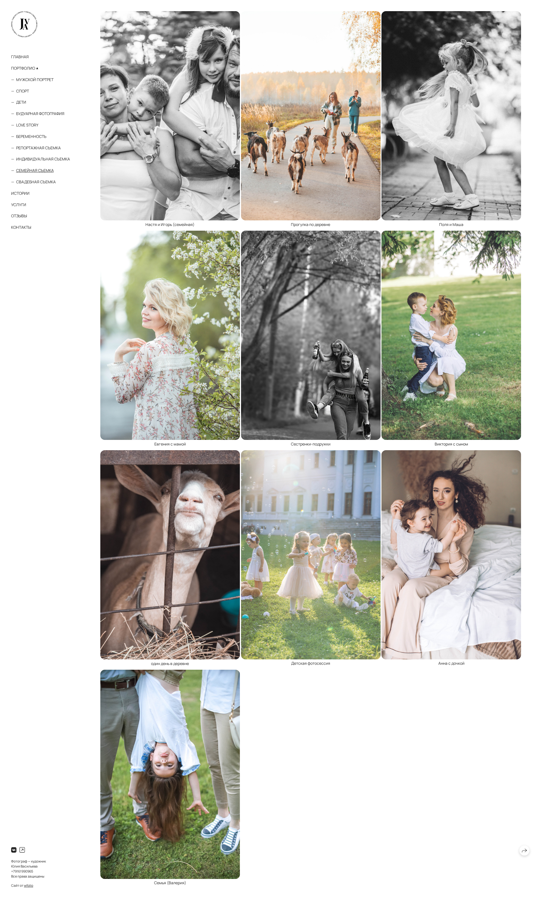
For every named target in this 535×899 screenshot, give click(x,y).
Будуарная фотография (40, 113)
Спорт (22, 91)
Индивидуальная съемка (43, 159)
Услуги (18, 204)
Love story (27, 125)
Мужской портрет (35, 79)
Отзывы (19, 215)
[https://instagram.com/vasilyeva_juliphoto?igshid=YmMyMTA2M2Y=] (22, 850)
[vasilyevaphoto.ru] (24, 24)
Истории (20, 193)
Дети (21, 102)
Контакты (21, 227)
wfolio (28, 885)
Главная (20, 56)
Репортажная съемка (38, 147)
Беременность (31, 136)
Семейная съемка (35, 170)
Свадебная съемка (36, 181)
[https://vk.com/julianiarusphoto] (13, 850)
